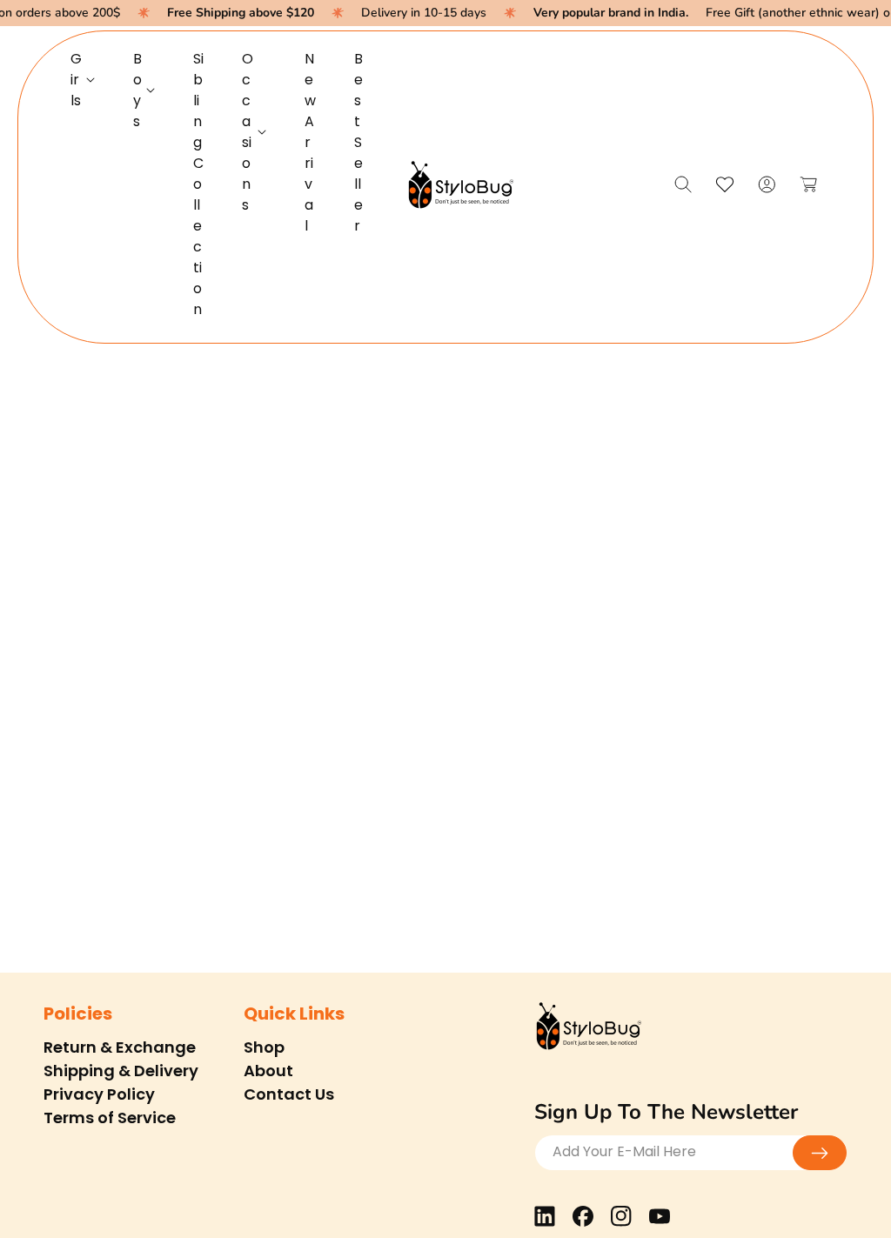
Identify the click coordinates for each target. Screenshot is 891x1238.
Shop (264, 1047)
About (268, 1070)
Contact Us (289, 1094)
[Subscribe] (820, 1152)
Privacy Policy (99, 1094)
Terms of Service (110, 1117)
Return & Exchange (120, 1047)
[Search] (683, 184)
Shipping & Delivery (121, 1070)
